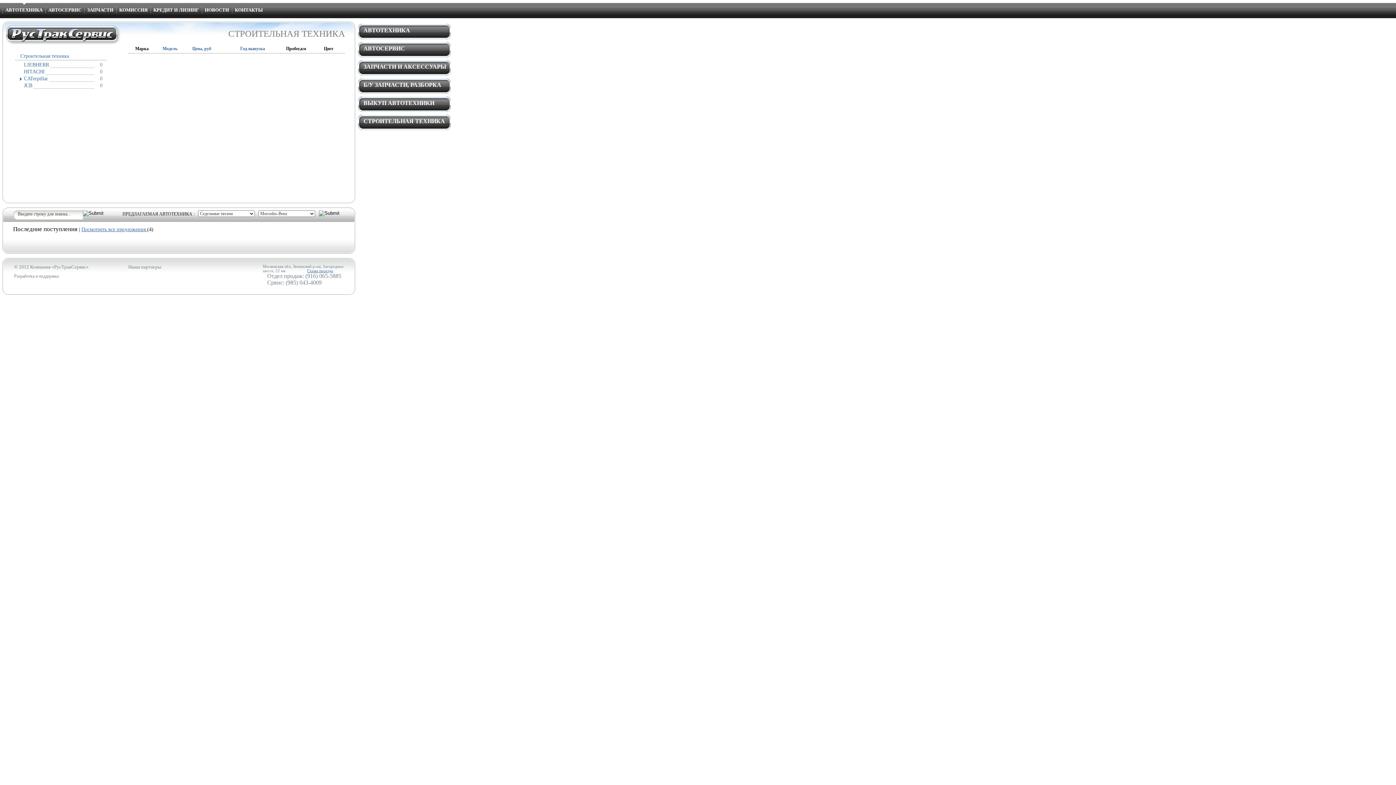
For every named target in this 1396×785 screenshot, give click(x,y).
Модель (170, 48)
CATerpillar (36, 78)
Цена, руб (201, 48)
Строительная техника (44, 56)
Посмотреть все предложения (114, 229)
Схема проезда (320, 271)
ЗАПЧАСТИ (100, 10)
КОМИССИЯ (133, 10)
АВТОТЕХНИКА (24, 10)
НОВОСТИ (217, 10)
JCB (28, 85)
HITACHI (34, 72)
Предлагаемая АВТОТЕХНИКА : (158, 214)
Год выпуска (252, 48)
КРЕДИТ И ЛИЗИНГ (176, 10)
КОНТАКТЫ (249, 10)
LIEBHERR (36, 65)
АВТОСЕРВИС (64, 10)
